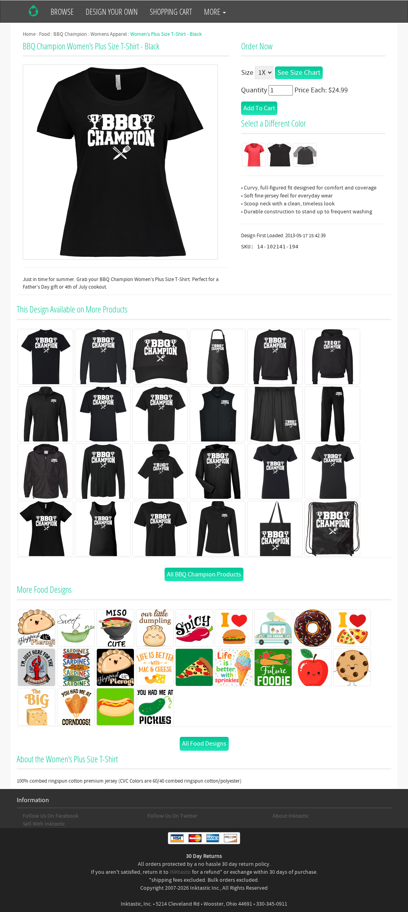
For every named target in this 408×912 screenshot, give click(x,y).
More (213, 11)
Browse (62, 11)
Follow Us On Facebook (50, 816)
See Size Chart (298, 72)
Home (29, 34)
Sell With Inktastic (44, 824)
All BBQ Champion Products (204, 574)
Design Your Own (112, 11)
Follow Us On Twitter (172, 816)
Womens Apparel (108, 34)
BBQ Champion (70, 34)
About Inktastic (291, 816)
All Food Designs (204, 744)
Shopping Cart (171, 11)
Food (44, 34)
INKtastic (180, 872)
